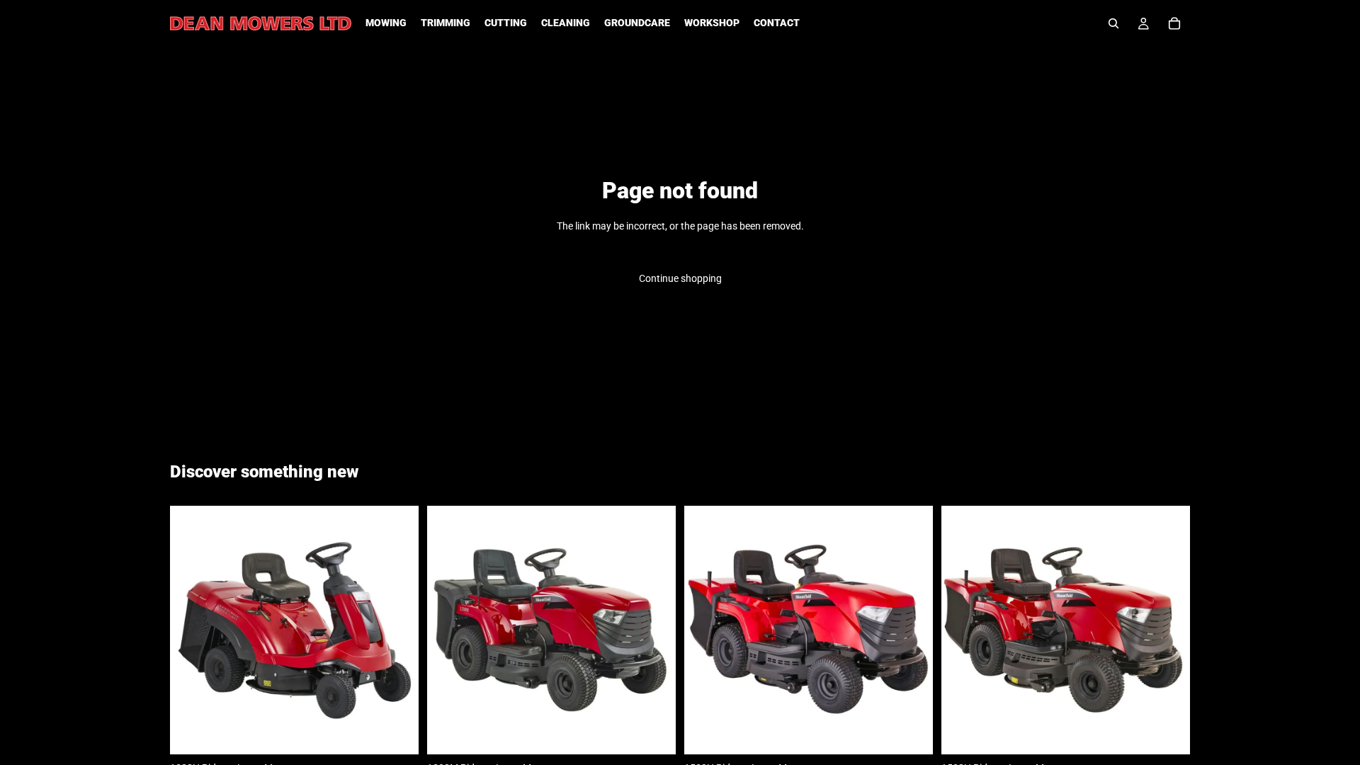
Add (408, 732)
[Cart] (1174, 23)
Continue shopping (680, 278)
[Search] (1113, 23)
